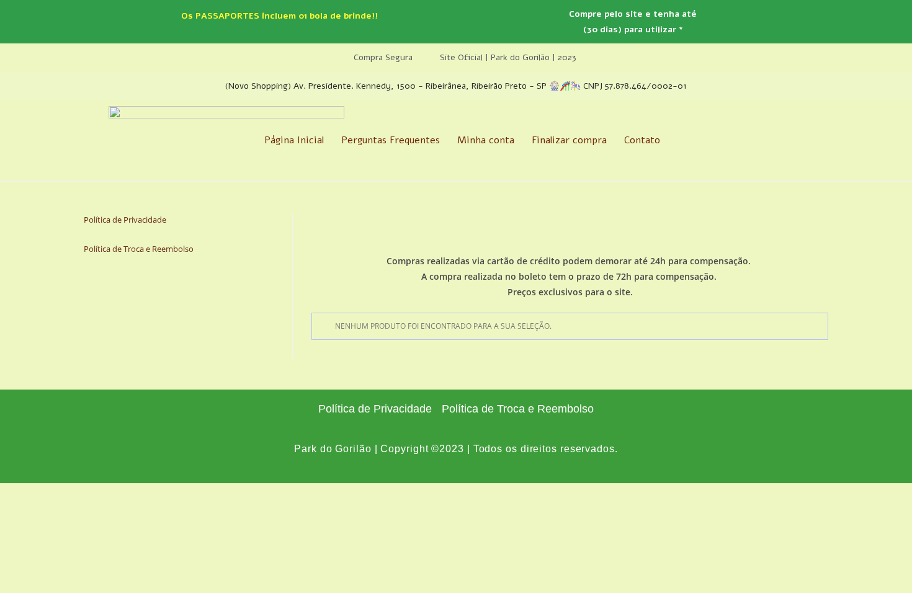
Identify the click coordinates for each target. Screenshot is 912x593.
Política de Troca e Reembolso (139, 248)
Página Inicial (294, 140)
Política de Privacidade (125, 219)
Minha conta (485, 140)
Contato (642, 140)
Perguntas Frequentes (390, 140)
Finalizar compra (569, 140)
